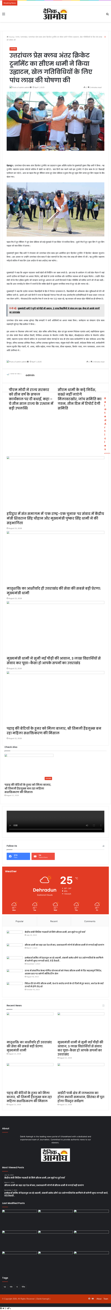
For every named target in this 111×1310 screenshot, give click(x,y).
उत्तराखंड (13, 49)
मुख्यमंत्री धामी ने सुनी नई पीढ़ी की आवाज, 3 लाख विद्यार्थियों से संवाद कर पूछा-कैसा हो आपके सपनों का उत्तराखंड (80, 1048)
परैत (11, 1287)
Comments (89, 921)
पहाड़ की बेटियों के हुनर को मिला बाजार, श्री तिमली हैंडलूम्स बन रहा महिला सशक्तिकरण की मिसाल (27, 788)
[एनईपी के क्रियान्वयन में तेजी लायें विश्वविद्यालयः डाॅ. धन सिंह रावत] (19, 1240)
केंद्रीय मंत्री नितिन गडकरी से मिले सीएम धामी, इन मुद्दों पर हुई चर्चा (55, 932)
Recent (54, 921)
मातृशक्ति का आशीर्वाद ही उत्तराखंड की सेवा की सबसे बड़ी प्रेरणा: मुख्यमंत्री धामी (29, 1046)
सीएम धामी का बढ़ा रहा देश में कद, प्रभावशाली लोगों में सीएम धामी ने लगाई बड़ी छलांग (64, 944)
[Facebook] (1, 1308)
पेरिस (23, 1287)
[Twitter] (3, 1308)
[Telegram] (8, 1308)
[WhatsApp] (6, 1308)
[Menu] (3, 15)
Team (105, 1299)
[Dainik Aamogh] (55, 14)
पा (17, 1287)
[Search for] (107, 15)
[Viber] (10, 1308)
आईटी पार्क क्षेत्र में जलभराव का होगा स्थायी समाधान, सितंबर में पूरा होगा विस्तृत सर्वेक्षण (81, 1097)
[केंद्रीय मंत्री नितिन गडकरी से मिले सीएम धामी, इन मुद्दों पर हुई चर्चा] (15, 936)
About (99, 1299)
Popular (20, 921)
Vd (5, 1287)
